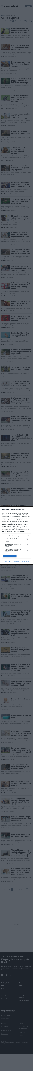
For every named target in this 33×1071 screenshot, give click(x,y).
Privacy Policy (25, 561)
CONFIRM (10, 556)
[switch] (27, 539)
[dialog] (16, 535)
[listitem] (16, 536)
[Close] (30, 509)
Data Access (16, 561)
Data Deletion (8, 561)
